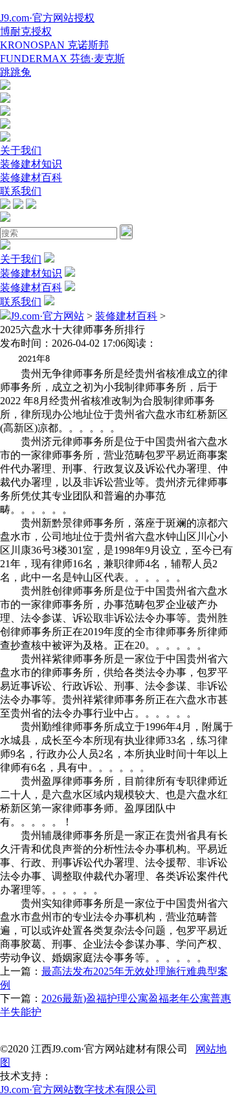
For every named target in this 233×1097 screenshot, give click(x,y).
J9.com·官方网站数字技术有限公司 (78, 1089)
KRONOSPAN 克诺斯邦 (54, 44)
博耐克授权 (26, 31)
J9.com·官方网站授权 (47, 17)
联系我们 (20, 191)
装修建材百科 (31, 177)
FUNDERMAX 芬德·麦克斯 (62, 58)
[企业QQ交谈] (5, 86)
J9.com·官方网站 (47, 315)
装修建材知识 (31, 163)
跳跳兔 (15, 72)
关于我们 (20, 150)
